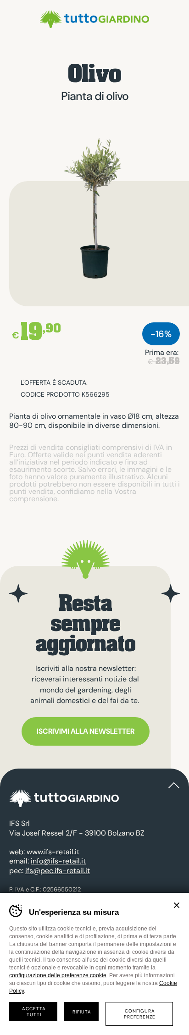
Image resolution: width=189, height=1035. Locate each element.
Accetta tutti (34, 1012)
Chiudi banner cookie (176, 905)
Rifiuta (81, 1012)
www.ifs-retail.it (53, 852)
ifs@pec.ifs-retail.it (57, 870)
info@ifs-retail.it (58, 861)
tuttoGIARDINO (94, 19)
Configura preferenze (140, 1014)
